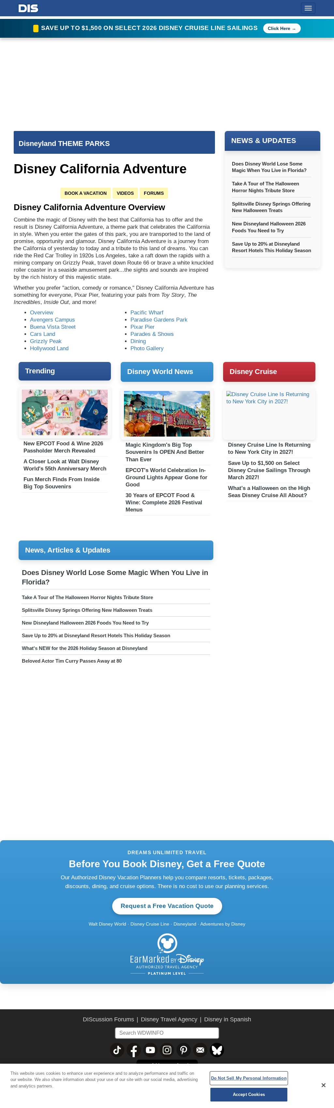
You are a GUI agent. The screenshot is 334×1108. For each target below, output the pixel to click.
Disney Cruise (253, 371)
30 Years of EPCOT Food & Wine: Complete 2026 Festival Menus (164, 502)
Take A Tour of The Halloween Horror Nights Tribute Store (87, 597)
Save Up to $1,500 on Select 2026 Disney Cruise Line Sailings (150, 27)
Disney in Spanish (227, 1019)
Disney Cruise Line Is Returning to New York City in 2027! (269, 448)
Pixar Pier (142, 327)
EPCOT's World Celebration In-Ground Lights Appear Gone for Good (166, 477)
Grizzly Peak (46, 341)
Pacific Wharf (146, 312)
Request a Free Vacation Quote (167, 905)
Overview (41, 312)
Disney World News (160, 371)
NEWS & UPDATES (263, 141)
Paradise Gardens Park (159, 320)
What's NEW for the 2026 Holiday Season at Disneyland (84, 648)
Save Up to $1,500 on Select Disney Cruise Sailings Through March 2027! (269, 470)
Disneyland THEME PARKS (64, 143)
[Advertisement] (272, 585)
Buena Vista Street (53, 327)
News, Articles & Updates (67, 550)
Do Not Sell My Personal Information (249, 1078)
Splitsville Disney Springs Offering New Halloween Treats (87, 610)
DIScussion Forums (108, 1019)
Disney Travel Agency (169, 1019)
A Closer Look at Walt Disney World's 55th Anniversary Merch (64, 465)
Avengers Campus (52, 320)
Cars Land (42, 334)
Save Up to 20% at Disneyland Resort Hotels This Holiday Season (96, 635)
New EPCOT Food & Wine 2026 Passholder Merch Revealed (63, 447)
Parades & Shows (152, 334)
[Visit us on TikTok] (117, 1050)
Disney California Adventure (100, 169)
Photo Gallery (147, 348)
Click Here (279, 28)
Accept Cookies (249, 1094)
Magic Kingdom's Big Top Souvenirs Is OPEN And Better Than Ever (165, 452)
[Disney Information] (28, 7)
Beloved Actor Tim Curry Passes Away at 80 (72, 661)
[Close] (323, 1085)
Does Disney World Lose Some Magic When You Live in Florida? (115, 577)
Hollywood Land (49, 348)
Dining (138, 341)
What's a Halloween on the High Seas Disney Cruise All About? (269, 491)
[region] (167, 1086)
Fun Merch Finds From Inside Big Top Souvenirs (61, 483)
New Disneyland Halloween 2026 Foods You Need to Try (85, 623)
